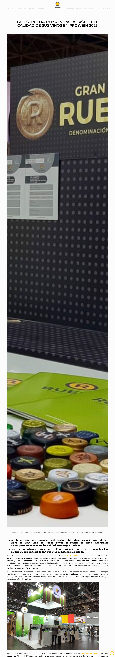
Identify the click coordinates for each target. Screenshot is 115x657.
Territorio (23, 9)
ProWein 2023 (72, 556)
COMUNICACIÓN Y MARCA (84, 9)
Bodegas (70, 9)
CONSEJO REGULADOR (36, 9)
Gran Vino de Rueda (89, 654)
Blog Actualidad (103, 9)
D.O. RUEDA (10, 9)
